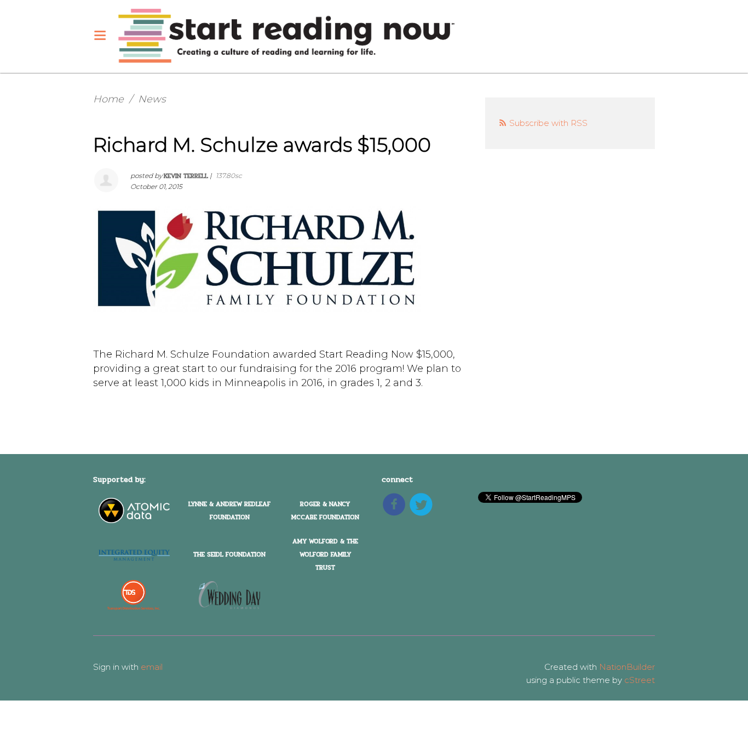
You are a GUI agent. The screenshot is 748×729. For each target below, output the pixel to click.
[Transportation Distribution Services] (133, 594)
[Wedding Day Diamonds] (229, 595)
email (152, 667)
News (152, 99)
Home (108, 99)
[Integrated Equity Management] (134, 554)
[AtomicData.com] (134, 510)
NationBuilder (627, 667)
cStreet (639, 680)
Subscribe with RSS (548, 123)
